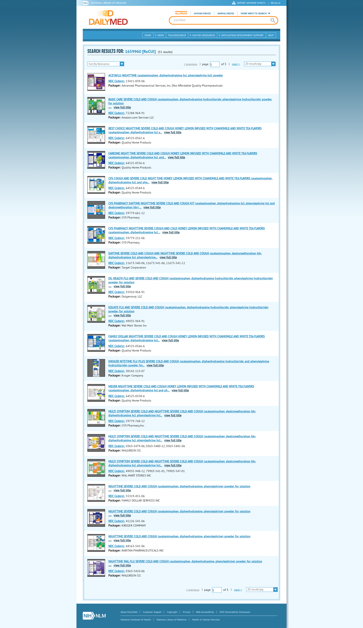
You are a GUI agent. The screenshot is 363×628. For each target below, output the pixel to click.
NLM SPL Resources (203, 35)
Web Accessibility (205, 612)
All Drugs (181, 13)
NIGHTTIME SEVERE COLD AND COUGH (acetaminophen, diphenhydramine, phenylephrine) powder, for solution (179, 486)
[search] (273, 20)
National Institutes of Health (136, 619)
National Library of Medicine (108, 2)
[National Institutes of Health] (87, 3)
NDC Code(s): (116, 81)
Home (148, 35)
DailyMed (108, 17)
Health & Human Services (206, 619)
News (161, 35)
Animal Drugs (225, 13)
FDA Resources (177, 35)
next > (236, 64)
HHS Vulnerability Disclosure (235, 612)
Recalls (275, 2)
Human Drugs (202, 13)
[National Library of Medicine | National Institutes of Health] (94, 616)
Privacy (187, 612)
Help (271, 35)
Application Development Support (242, 35)
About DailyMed (129, 612)
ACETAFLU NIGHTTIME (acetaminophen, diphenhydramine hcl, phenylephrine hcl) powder (165, 75)
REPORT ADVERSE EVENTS (251, 2)
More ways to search (254, 13)
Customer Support (152, 612)
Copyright (172, 612)
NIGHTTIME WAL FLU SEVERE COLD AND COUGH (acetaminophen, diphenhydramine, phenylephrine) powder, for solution (185, 561)
